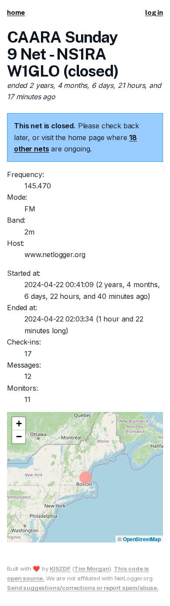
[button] (18, 423)
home (16, 12)
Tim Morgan (91, 568)
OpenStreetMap (142, 539)
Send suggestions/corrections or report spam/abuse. (83, 587)
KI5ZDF (60, 568)
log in (154, 12)
